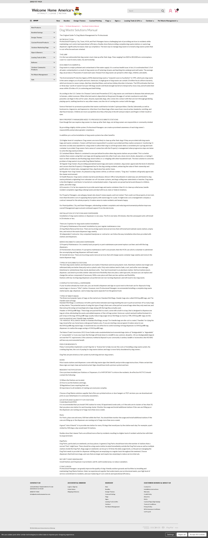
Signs (117, 21)
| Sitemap (52, 528)
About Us (147, 497)
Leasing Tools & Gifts (132, 21)
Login (69, 487)
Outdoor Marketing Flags (40, 47)
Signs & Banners (37, 52)
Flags (107, 21)
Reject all (182, 534)
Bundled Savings (37, 32)
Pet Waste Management (167, 21)
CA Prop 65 (147, 512)
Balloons (34, 62)
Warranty (147, 492)
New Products (36, 27)
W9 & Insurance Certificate (152, 509)
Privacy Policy (148, 507)
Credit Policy (148, 494)
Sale (32, 79)
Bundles (67, 21)
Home (61, 26)
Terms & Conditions (150, 504)
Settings (170, 534)
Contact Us (147, 487)
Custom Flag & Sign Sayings (152, 502)
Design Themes (79, 21)
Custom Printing (95, 21)
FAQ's (146, 499)
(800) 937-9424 (36, 2)
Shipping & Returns (73, 492)
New (58, 21)
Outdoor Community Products (38, 68)
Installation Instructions (151, 489)
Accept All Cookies (197, 534)
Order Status (71, 489)
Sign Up (75, 487)
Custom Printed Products (40, 42)
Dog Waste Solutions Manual (90, 26)
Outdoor (149, 21)
